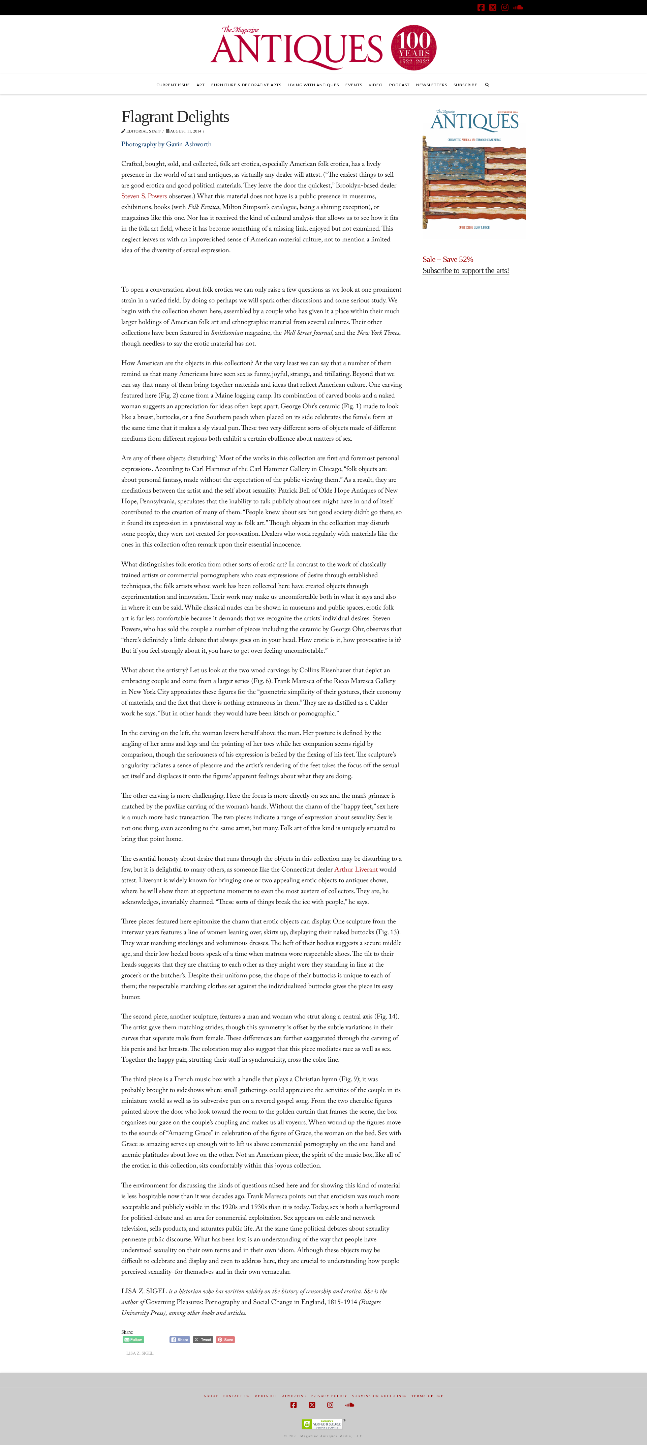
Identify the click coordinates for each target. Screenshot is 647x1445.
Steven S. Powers (144, 197)
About (211, 1396)
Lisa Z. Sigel (140, 1353)
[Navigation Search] (487, 84)
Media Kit (266, 1396)
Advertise (294, 1396)
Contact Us (236, 1396)
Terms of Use (427, 1396)
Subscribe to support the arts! (466, 270)
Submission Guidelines (379, 1396)
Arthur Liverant (356, 870)
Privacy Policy (329, 1396)
